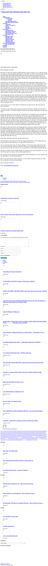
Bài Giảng (5, 35)
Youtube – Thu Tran (7, 6)
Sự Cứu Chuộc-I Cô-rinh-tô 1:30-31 (12, 401)
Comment (2, 246)
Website (2, 253)
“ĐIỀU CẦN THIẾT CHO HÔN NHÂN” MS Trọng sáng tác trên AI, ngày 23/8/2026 (25, 291)
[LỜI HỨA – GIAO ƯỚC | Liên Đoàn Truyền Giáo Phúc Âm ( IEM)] (6, 418)
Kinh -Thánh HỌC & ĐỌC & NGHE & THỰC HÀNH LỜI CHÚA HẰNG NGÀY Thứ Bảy (28, 434)
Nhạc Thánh (5, 29)
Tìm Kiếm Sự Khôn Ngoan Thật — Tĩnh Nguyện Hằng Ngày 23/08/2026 (21, 342)
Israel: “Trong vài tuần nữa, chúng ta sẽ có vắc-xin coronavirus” (17, 214)
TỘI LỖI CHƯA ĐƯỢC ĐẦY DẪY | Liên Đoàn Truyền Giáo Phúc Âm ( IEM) (23, 362)
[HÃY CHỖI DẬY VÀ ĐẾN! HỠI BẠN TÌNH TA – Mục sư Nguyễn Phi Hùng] (6, 408)
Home (4, 16)
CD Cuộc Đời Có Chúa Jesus (10, 516)
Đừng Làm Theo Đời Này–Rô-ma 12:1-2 (13, 382)
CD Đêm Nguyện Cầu (8, 526)
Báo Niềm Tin (8, 28)
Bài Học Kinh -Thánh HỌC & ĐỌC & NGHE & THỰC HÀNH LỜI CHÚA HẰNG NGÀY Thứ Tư (22, 436)
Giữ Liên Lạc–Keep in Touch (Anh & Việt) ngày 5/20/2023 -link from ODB (22, 372)
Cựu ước (10, 19)
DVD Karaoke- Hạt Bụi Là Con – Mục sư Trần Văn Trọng (18, 483)
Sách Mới (5, 45)
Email (2, 250)
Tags (4, 263)
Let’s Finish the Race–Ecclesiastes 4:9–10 (13, 391)
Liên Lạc (5, 47)
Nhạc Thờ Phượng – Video (11, 33)
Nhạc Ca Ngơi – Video (10, 32)
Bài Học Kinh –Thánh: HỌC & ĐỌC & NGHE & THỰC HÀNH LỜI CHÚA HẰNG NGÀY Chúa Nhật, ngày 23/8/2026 (25, 322)
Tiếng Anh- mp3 (9, 38)
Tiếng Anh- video (9, 41)
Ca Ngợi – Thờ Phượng (10, 25)
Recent (4, 260)
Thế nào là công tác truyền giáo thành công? (12, 230)
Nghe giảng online (9, 36)
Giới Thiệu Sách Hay (7, 5)
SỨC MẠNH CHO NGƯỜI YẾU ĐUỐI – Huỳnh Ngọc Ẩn (18, 460)
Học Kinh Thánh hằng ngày (9, 43)
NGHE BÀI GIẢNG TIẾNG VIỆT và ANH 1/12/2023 (13, 181)
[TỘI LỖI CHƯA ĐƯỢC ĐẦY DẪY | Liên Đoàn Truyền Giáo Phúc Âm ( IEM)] (6, 360)
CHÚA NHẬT (4, 436)
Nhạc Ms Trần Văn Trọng (8, 7)
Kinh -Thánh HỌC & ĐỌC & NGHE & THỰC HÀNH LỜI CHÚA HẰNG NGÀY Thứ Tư (13, 432)
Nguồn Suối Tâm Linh (5, 563)
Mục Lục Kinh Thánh (10, 44)
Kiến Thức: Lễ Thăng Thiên (10, 451)
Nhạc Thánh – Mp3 (10, 34)
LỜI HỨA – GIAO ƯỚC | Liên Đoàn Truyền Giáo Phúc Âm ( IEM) (20, 420)
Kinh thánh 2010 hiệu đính (11, 21)
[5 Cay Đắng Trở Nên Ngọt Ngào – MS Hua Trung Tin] (6, 350)
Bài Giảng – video (9, 40)
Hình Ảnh (8, 27)
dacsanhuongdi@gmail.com (11, 165)
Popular (4, 261)
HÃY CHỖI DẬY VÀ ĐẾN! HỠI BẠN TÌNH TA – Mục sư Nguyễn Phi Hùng (23, 411)
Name (2, 248)
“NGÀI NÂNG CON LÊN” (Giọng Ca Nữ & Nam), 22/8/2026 (19, 281)
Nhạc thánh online (9, 30)
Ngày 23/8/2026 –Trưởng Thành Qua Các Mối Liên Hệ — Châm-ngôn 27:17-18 (23, 332)
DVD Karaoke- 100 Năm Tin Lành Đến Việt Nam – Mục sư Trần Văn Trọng (22, 503)
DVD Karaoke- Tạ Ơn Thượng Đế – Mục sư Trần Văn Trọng (19, 493)
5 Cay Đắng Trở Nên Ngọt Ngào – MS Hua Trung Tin (17, 353)
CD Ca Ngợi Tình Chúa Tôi (10, 536)
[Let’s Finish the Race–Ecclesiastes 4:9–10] (6, 389)
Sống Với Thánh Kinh (7, 3)
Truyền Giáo (8, 51)
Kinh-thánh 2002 (9, 18)
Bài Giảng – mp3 (9, 37)
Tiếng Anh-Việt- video (10, 42)
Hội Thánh (5, 23)
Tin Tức (7, 26)
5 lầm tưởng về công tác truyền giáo (9, 198)
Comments (5, 262)
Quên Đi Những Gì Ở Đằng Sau (11, 311)
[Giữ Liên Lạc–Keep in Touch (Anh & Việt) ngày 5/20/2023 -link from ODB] (6, 369)
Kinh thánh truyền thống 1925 (12, 22)
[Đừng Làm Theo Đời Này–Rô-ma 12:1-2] (6, 379)
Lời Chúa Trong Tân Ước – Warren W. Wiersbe (15, 470)
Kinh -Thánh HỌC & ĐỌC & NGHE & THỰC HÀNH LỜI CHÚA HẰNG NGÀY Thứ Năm (21, 433)
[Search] (1, 1)
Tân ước (10, 20)
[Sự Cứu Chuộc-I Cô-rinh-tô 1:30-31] (6, 398)
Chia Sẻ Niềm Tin (6, 4)
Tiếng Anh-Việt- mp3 (10, 39)
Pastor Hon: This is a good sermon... (10, 428)
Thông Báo (8, 24)
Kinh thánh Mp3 (6, 17)
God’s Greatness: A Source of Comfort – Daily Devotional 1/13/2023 (15, 182)
